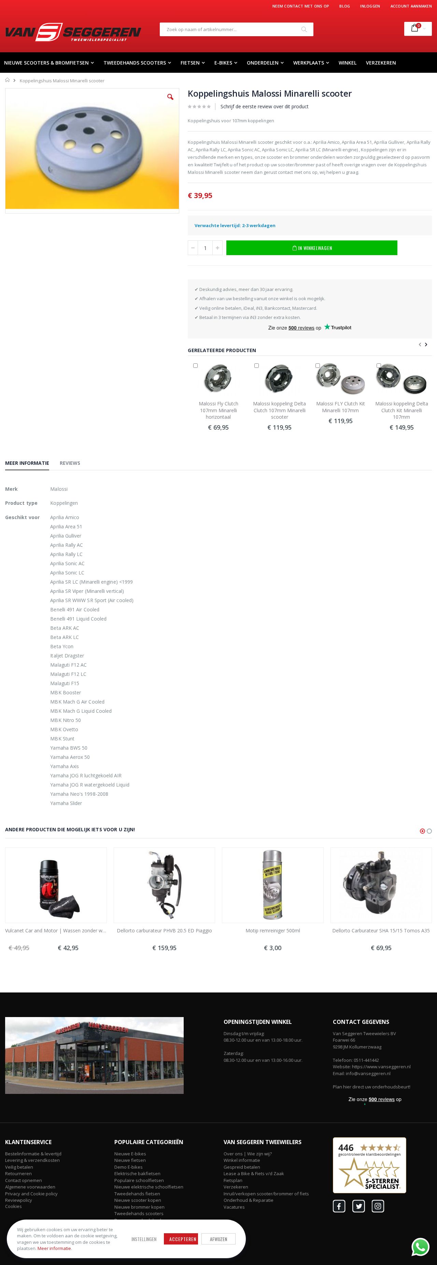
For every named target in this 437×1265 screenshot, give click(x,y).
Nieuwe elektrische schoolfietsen (148, 1187)
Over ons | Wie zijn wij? (248, 1154)
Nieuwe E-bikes (130, 1154)
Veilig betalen (19, 1167)
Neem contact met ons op (300, 6)
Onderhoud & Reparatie (248, 1200)
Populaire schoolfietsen (139, 1180)
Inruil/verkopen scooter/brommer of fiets (266, 1194)
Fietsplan (233, 1180)
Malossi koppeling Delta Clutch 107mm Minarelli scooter (279, 410)
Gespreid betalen (242, 1167)
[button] (170, 102)
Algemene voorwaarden (30, 1187)
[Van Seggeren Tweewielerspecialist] (73, 32)
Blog (344, 6)
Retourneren (18, 1173)
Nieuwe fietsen (130, 1160)
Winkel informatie (242, 1160)
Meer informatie (54, 1248)
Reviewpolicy (18, 1200)
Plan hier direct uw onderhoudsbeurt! (371, 1087)
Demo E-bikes (128, 1167)
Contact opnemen (23, 1180)
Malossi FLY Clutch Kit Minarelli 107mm (340, 407)
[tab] (32, 464)
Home (7, 80)
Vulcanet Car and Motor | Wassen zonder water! (56, 930)
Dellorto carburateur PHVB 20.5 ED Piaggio (164, 930)
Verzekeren (236, 1187)
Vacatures (234, 1207)
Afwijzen (218, 1238)
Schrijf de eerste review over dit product (265, 106)
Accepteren (182, 1238)
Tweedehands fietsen (137, 1194)
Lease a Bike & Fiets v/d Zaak (254, 1173)
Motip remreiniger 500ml (272, 930)
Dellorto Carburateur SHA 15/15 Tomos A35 (381, 930)
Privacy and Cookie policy (31, 1194)
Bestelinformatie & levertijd (33, 1154)
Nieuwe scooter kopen (137, 1200)
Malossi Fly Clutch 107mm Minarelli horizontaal (218, 410)
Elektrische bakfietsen (137, 1173)
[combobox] (236, 29)
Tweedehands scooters (139, 1213)
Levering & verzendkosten (32, 1160)
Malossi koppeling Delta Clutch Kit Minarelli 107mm (401, 410)
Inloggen (370, 6)
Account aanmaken (411, 6)
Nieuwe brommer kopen (139, 1207)
